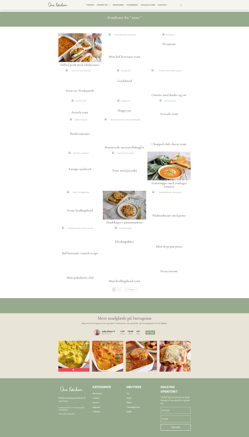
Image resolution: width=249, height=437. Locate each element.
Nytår (129, 398)
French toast (80, 112)
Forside (90, 5)
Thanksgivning (133, 407)
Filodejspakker (124, 242)
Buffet (129, 411)
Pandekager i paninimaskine (124, 222)
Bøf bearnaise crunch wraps (80, 253)
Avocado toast (169, 114)
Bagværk (96, 407)
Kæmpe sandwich (80, 169)
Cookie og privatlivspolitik (66, 414)
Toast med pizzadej (124, 170)
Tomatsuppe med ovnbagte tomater (169, 184)
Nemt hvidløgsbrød (80, 210)
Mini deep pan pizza (169, 246)
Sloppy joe (124, 110)
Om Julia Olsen (148, 5)
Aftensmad (97, 393)
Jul (127, 393)
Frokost (95, 398)
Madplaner (118, 5)
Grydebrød (124, 81)
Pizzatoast (169, 44)
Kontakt (162, 5)
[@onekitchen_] (97, 332)
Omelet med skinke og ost (169, 95)
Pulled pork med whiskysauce (79, 65)
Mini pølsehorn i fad (80, 278)
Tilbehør (96, 411)
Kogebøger (132, 5)
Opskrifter (102, 5)
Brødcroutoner (80, 134)
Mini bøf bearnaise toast (124, 57)
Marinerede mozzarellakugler (124, 147)
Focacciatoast (169, 271)
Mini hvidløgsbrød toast (124, 281)
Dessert (95, 402)
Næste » (132, 289)
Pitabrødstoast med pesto (169, 215)
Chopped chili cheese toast (169, 144)
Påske (129, 402)
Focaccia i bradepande (80, 91)
